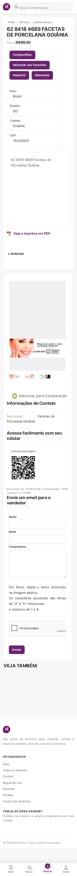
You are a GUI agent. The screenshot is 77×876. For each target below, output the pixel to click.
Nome (13, 516)
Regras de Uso (12, 782)
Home (11, 22)
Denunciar (42, 75)
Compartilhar (22, 55)
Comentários (17, 546)
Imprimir (19, 75)
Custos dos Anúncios (16, 801)
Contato (8, 776)
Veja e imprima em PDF (31, 233)
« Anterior (16, 254)
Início (6, 764)
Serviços (25, 22)
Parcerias (9, 788)
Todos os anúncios (15, 770)
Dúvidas (8, 795)
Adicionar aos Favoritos (29, 65)
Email (12, 531)
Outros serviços (43, 22)
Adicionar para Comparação (42, 396)
